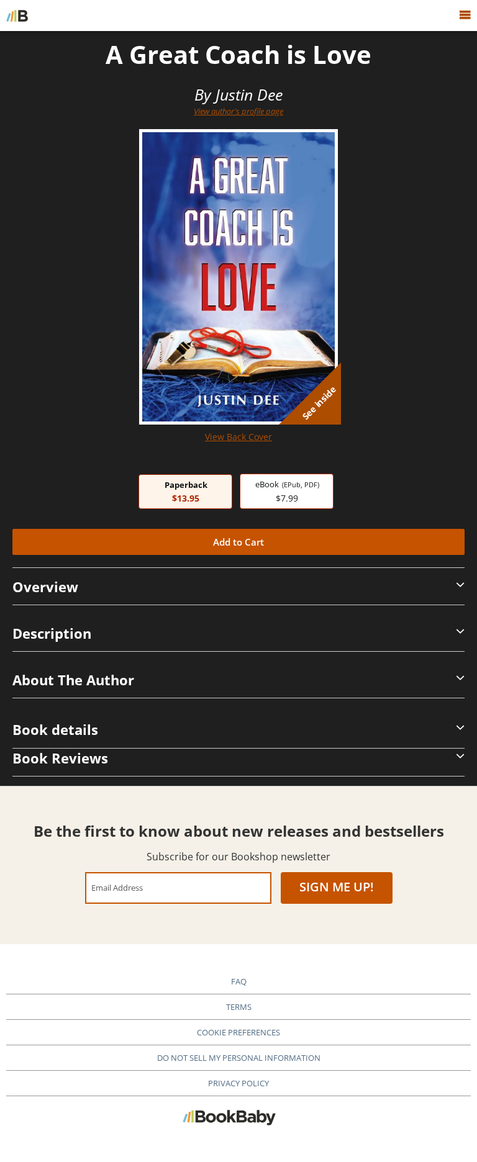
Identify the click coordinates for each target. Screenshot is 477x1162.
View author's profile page (238, 111)
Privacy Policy (238, 1083)
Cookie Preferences (238, 1032)
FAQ (239, 981)
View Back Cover (238, 437)
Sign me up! (336, 886)
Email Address (117, 887)
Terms (239, 1006)
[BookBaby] (17, 15)
